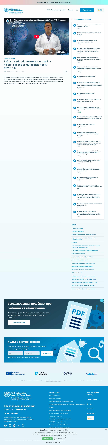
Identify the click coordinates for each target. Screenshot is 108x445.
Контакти (90, 409)
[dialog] (54, 436)
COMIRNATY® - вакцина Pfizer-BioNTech (60, 419)
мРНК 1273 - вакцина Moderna (57, 422)
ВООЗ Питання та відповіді (56, 10)
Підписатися (87, 10)
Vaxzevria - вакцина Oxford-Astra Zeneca (60, 425)
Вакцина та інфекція (55, 398)
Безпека (51, 407)
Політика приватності (35, 357)
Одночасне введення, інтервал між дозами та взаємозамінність (67, 404)
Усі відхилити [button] (60, 438)
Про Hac (89, 404)
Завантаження (92, 399)
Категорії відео (54, 392)
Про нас (70, 10)
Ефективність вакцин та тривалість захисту (61, 401)
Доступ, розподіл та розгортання (58, 413)
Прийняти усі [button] (47, 438)
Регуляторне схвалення (55, 416)
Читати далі (63, 435)
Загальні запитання (54, 395)
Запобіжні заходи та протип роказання (60, 410)
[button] (100, 10)
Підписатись (91, 413)
